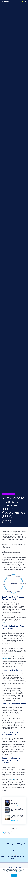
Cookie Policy (19, 871)
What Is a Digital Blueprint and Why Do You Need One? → (13, 857)
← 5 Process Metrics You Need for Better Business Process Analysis (14, 844)
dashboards (12, 779)
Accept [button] (14, 875)
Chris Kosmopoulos (7, 520)
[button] (23, 2)
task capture (5, 658)
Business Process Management (8, 494)
